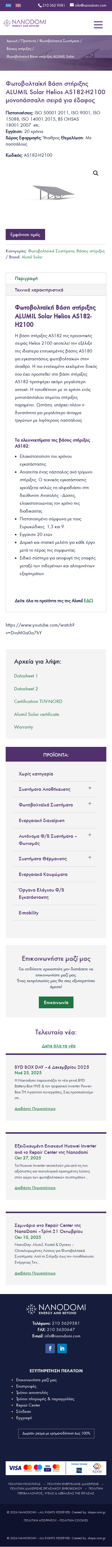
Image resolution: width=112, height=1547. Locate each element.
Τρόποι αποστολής (32, 1392)
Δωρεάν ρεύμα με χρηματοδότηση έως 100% (56, 1433)
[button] (95, 173)
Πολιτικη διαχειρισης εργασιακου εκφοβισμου (46, 1488)
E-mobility (29, 913)
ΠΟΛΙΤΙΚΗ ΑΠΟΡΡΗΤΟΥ (40, 1520)
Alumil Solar (32, 257)
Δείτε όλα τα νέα (59, 1046)
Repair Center (28, 1405)
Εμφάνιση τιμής (25, 234)
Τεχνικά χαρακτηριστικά (39, 290)
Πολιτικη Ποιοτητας (24, 1484)
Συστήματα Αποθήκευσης (44, 789)
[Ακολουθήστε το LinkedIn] (62, 1348)
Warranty (23, 727)
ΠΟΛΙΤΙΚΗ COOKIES (74, 1520)
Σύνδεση (23, 1411)
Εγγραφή (24, 1417)
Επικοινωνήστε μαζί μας (36, 1379)
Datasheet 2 (26, 689)
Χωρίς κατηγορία (36, 774)
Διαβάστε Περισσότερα (35, 1108)
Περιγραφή (26, 278)
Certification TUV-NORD (38, 701)
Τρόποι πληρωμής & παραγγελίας (45, 1398)
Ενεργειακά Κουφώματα (43, 874)
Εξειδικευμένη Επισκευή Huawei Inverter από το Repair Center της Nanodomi (55, 1149)
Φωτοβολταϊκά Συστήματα (51, 251)
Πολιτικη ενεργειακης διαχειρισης (73, 1484)
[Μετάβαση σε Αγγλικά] (18, 7)
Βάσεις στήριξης (90, 251)
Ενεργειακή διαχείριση (42, 820)
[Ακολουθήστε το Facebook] (50, 1348)
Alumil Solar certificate (36, 714)
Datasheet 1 (26, 676)
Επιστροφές (26, 1386)
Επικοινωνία (56, 1002)
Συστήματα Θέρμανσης (43, 858)
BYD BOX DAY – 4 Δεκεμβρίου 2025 (52, 1067)
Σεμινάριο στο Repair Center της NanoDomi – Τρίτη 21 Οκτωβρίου (49, 1228)
